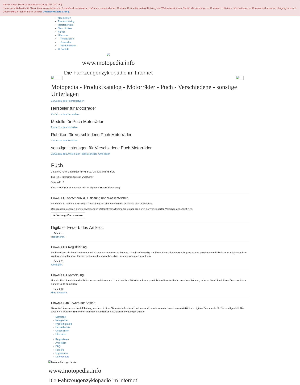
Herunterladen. (59, 292)
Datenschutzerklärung (56, 11)
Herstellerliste (62, 327)
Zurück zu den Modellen (64, 127)
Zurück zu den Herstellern (65, 114)
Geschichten (62, 330)
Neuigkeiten (61, 320)
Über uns (60, 334)
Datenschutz (62, 356)
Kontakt (59, 349)
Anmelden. (57, 264)
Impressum (61, 353)
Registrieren (62, 339)
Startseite (60, 316)
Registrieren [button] (67, 38)
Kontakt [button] (64, 49)
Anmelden (60, 342)
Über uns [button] (63, 35)
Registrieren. (58, 236)
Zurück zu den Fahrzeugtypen (67, 100)
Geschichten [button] (65, 28)
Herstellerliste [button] (65, 24)
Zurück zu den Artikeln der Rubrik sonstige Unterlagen (80, 153)
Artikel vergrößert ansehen (68, 215)
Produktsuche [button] (68, 45)
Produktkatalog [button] (66, 21)
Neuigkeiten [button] (64, 17)
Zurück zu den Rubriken (64, 140)
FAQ (57, 346)
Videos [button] (61, 31)
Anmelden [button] (66, 42)
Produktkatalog (63, 323)
